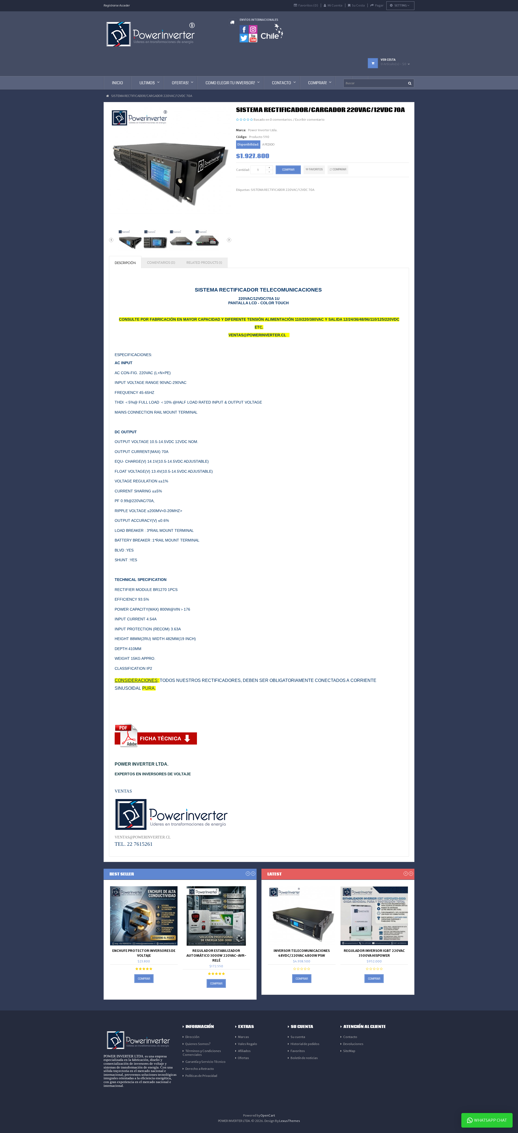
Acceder (124, 5)
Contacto (350, 1037)
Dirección (192, 1037)
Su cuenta (298, 1037)
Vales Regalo (247, 1044)
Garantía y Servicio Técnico (205, 1062)
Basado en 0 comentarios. (273, 119)
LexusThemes (289, 1121)
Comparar (339, 169)
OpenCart (268, 1115)
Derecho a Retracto (199, 1069)
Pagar (379, 5)
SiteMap (349, 1051)
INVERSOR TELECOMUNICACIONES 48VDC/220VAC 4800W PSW (302, 953)
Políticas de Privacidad (201, 1076)
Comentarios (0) (161, 263)
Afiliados (244, 1051)
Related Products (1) (204, 263)
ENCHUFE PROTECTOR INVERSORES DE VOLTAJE (143, 953)
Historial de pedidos (305, 1044)
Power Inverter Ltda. (262, 130)
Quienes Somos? (197, 1044)
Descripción (125, 263)
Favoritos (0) (308, 5)
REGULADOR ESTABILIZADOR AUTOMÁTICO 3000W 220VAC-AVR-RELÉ (216, 955)
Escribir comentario (310, 119)
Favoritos (315, 169)
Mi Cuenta (335, 5)
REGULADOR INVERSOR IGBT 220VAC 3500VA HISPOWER (374, 953)
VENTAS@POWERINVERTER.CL (143, 837)
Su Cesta (358, 5)
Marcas (243, 1037)
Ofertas (243, 1058)
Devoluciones (353, 1044)
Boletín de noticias (304, 1058)
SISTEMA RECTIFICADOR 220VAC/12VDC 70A (282, 190)
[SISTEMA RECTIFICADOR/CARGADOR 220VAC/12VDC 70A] (129, 240)
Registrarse (111, 5)
